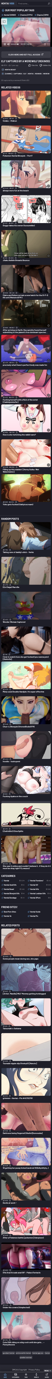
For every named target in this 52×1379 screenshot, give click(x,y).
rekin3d (38, 74)
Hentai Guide (35, 912)
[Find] (49, 3)
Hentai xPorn (40, 898)
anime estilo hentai (23, 1353)
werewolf (47, 74)
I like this (34, 65)
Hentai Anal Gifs (14, 885)
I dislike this (46, 65)
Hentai (7, 3)
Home (5, 1377)
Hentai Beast (10, 69)
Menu (46, 1371)
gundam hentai (8, 1353)
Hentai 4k (7, 916)
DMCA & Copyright (19, 1370)
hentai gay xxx (37, 1353)
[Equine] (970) (42, 15)
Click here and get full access (24, 54)
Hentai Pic (34, 916)
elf (24, 74)
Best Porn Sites (10, 912)
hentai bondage (14, 898)
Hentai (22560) (10, 15)
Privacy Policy (34, 1370)
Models (36, 1377)
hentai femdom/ (40, 881)
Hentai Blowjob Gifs (14, 893)
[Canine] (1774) (26, 15)
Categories (15, 1377)
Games (47, 1377)
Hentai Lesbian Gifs (40, 893)
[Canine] (8, 74)
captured (18, 74)
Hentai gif (40, 885)
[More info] (48, 116)
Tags (26, 1377)
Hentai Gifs (40, 889)
